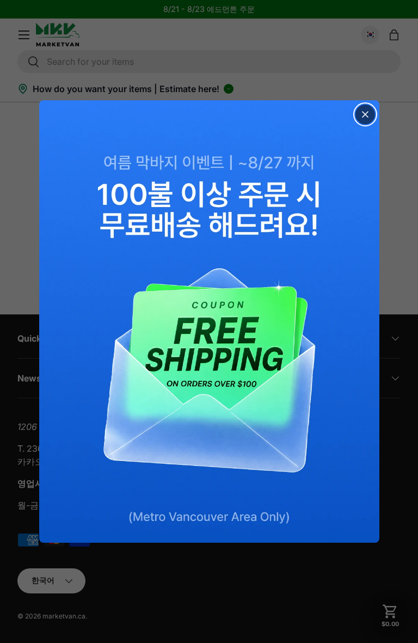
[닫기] (365, 114)
